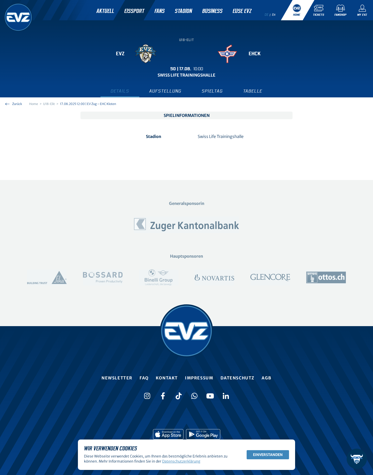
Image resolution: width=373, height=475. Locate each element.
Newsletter (116, 377)
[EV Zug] (18, 17)
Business (212, 11)
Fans (160, 11)
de (266, 14)
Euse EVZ (242, 11)
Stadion (183, 11)
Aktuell (105, 11)
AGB (267, 377)
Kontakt (167, 377)
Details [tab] (120, 91)
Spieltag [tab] (212, 91)
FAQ (144, 377)
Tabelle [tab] (253, 91)
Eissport (134, 11)
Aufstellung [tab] (165, 91)
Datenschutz (238, 377)
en (274, 14)
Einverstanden (268, 454)
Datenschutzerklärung (181, 461)
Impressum (199, 377)
